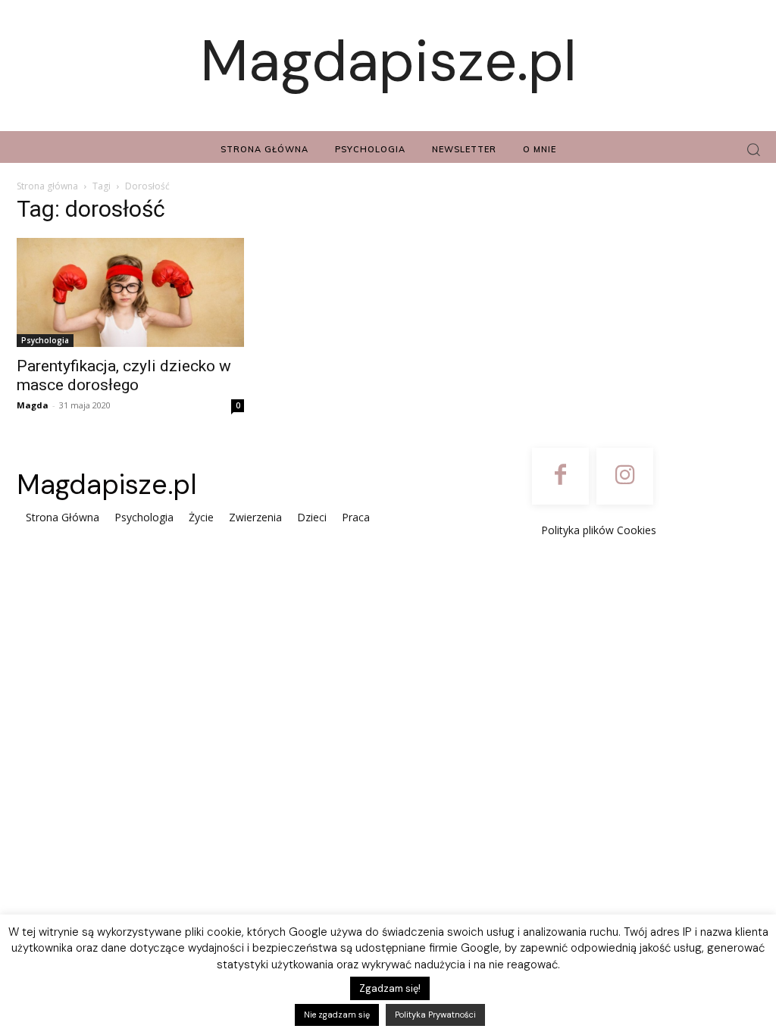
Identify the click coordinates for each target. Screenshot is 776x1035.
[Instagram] (624, 476)
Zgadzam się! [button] (390, 988)
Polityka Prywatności (435, 1014)
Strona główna (47, 186)
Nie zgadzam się (337, 1014)
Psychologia (45, 340)
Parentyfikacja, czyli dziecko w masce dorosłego (124, 375)
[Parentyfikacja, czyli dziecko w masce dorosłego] (130, 292)
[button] (753, 149)
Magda (32, 405)
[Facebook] (560, 476)
